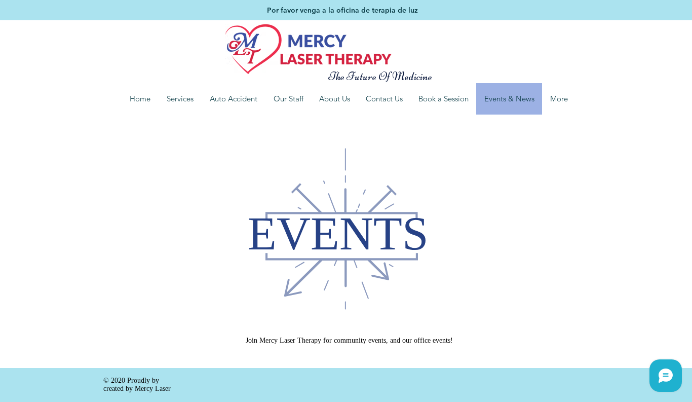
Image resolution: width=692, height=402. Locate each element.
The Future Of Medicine (374, 76)
